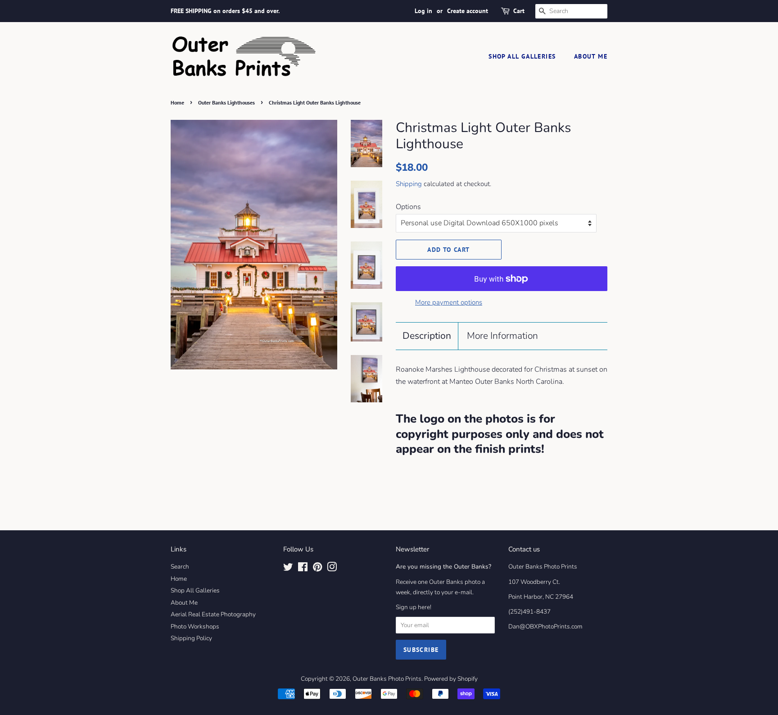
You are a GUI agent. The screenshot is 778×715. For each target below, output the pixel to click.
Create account (467, 11)
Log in (423, 11)
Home (177, 102)
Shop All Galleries (522, 56)
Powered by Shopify (451, 678)
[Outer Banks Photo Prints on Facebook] (303, 569)
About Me (590, 56)
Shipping (409, 183)
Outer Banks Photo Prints (387, 678)
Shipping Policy (191, 638)
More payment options (448, 302)
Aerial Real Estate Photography (213, 614)
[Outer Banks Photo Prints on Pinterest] (317, 569)
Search (180, 566)
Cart (519, 11)
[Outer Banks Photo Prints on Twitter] (288, 569)
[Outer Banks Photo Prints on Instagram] (332, 569)
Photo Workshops (195, 626)
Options (408, 207)
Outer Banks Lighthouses (226, 102)
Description (427, 335)
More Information (502, 335)
